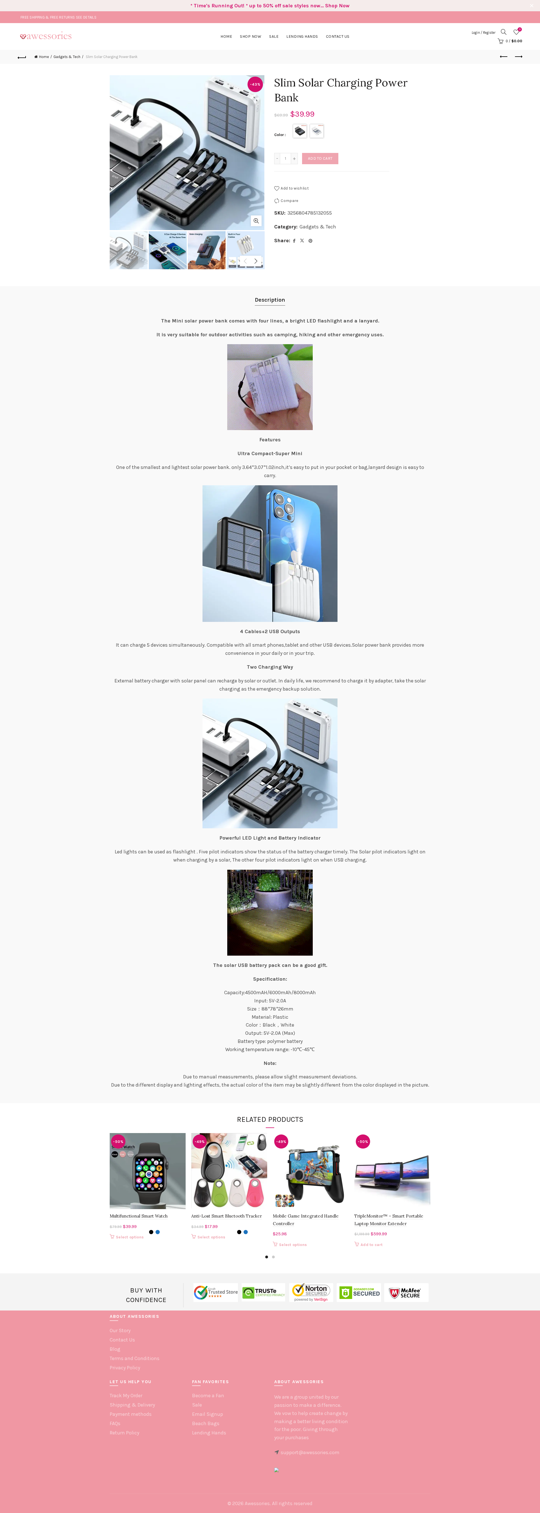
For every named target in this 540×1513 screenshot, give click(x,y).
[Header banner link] (261, 5)
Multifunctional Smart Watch (139, 1216)
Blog (115, 1349)
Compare (289, 200)
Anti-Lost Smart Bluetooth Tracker (226, 1216)
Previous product (504, 57)
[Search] (503, 32)
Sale (273, 36)
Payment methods (131, 1414)
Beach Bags (205, 1423)
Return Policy (124, 1433)
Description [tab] (270, 300)
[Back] (22, 57)
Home (226, 36)
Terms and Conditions (134, 1358)
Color (279, 134)
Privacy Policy (125, 1368)
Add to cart (320, 158)
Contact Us (338, 36)
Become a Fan (208, 1395)
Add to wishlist (295, 188)
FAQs (115, 1423)
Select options (130, 1237)
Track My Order (126, 1395)
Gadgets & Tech (66, 57)
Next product (518, 57)
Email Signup (207, 1414)
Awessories (257, 1503)
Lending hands (302, 36)
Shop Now (250, 36)
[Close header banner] (531, 5)
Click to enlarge (256, 220)
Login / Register (483, 32)
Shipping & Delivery (132, 1405)
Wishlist (520, 29)
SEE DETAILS (86, 17)
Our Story (120, 1330)
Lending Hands (209, 1433)
